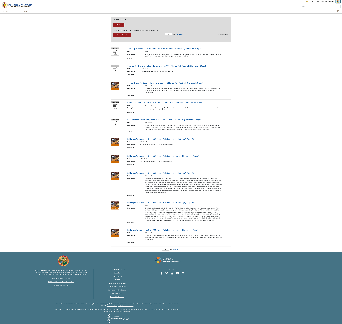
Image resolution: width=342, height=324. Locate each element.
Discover (6, 11)
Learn (16, 11)
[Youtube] (177, 273)
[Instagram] (172, 273)
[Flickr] (183, 273)
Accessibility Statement (117, 297)
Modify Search (119, 25)
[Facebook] (161, 273)
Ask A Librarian (117, 293)
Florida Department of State (61, 278)
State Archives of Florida (60, 285)
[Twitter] (166, 273)
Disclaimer (117, 280)
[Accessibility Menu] (338, 11)
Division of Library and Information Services (120, 306)
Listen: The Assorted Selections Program (321, 1)
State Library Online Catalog (117, 290)
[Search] (339, 6)
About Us (117, 273)
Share (25, 11)
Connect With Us (117, 276)
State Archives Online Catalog (117, 286)
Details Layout (122, 35)
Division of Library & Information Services (61, 282)
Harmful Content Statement (117, 283)
